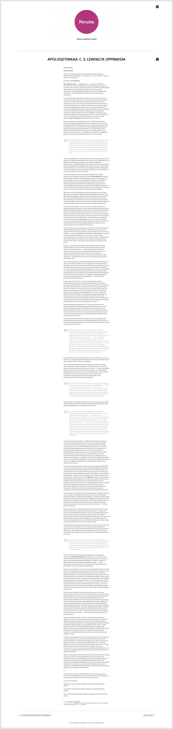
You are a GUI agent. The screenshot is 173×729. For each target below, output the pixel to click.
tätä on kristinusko (71, 704)
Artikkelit (76, 702)
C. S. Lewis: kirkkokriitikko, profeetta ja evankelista (35, 715)
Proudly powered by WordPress (77, 722)
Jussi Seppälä (77, 701)
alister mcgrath (87, 702)
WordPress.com (99, 722)
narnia (65, 704)
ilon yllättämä (105, 702)
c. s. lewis (99, 702)
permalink (84, 704)
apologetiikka (94, 702)
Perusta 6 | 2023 (149, 715)
